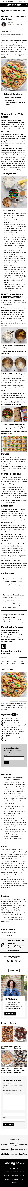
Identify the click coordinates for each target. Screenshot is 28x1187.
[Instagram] (7, 1168)
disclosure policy (4, 36)
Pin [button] (14, 700)
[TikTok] (20, 1168)
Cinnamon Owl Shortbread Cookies (12, 635)
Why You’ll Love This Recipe (13, 97)
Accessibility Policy (14, 1180)
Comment (6, 1094)
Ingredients (14, 1172)
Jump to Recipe (6, 31)
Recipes (6, 1172)
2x (17, 714)
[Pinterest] (10, 1168)
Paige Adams (11, 22)
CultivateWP (14, 1182)
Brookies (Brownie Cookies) (10, 637)
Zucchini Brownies (17, 1047)
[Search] (26, 5)
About (22, 1172)
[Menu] (1, 5)
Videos (22, 1175)
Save (6, 762)
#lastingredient (13, 950)
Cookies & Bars (9, 10)
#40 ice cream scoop (12, 400)
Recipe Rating (7, 1090)
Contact (7, 1175)
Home (2, 10)
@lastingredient (19, 946)
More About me (10, 1013)
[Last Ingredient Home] (14, 5)
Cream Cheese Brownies (19, 1071)
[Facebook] (14, 1168)
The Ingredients (9, 100)
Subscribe (14, 1175)
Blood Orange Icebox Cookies (10, 633)
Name (5, 1112)
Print (22, 700)
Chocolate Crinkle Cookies (10, 630)
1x (13, 714)
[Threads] (17, 1168)
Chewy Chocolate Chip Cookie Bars (12, 639)
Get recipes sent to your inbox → (14, 1)
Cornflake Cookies (7, 641)
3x (20, 714)
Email (6, 755)
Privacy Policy (6, 1180)
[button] (1, 657)
